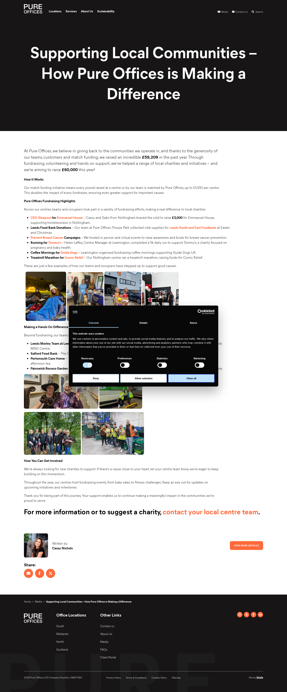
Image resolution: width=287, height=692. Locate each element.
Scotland (62, 649)
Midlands (62, 634)
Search (259, 11)
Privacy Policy (113, 677)
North (60, 642)
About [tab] (193, 322)
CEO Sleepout (41, 217)
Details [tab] (144, 322)
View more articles (246, 545)
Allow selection (143, 378)
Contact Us (241, 11)
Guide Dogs (69, 252)
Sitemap (176, 677)
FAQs (103, 649)
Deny (96, 378)
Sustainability (105, 11)
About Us (87, 11)
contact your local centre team (210, 511)
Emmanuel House (70, 217)
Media (224, 11)
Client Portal (108, 657)
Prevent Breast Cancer (47, 237)
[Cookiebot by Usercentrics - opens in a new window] (200, 311)
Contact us (107, 626)
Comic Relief (74, 257)
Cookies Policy (159, 677)
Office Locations (71, 615)
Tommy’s (54, 242)
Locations (55, 11)
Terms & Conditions (136, 677)
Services (71, 11)
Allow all (191, 378)
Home (27, 601)
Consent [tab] (94, 322)
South (60, 626)
